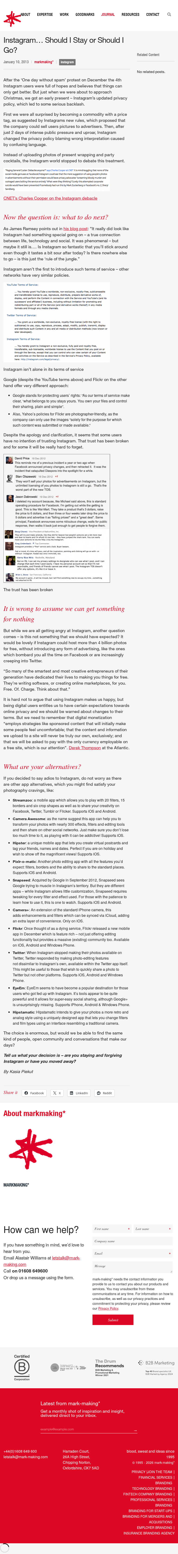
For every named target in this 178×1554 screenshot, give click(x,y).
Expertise (45, 23)
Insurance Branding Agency (149, 1542)
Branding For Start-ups (150, 1520)
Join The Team (159, 1481)
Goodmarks (85, 23)
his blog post (76, 237)
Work (64, 23)
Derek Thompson (85, 756)
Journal (108, 23)
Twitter (16, 1477)
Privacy (138, 1481)
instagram (67, 71)
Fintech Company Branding (147, 1503)
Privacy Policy (108, 1317)
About (25, 23)
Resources (130, 23)
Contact (152, 23)
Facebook (25, 1477)
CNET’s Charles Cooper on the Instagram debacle (50, 207)
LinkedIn (7, 1477)
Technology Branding (152, 1497)
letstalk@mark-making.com (25, 1466)
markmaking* (44, 71)
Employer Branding (154, 1536)
